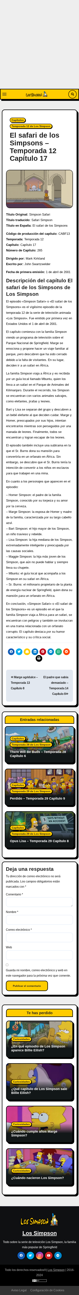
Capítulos (18, 120)
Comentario (14, 894)
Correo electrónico (19, 929)
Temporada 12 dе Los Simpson (31, 126)
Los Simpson (39, 1233)
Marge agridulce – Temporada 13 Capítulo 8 (24, 683)
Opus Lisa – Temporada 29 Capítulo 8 (39, 841)
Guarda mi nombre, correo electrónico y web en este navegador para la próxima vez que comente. (38, 973)
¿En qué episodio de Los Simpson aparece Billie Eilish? (38, 1048)
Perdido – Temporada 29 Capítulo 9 (37, 798)
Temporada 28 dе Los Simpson (31, 744)
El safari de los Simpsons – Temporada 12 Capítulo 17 (34, 146)
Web (9, 947)
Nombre (12, 912)
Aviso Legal (19, 1290)
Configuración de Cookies (47, 1290)
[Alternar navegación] (4, 94)
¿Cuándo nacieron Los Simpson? (37, 1178)
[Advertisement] (39, 47)
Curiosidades (21, 1039)
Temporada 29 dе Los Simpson (31, 791)
